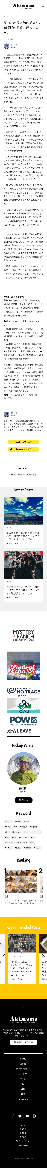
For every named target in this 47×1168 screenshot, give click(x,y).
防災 (14, 837)
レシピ (27, 822)
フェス (23, 1079)
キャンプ (23, 1074)
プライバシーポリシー (23, 1141)
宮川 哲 (14, 45)
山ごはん (9, 822)
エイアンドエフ (11, 827)
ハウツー (9, 848)
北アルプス (17, 832)
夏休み (18, 848)
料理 (23, 1094)
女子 (33, 837)
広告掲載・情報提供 (23, 1042)
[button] (5, 770)
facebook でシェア (23, 442)
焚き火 (18, 822)
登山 (13, 475)
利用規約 (23, 1137)
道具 (23, 1089)
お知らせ (23, 1129)
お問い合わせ (23, 1145)
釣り (32, 843)
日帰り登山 (32, 475)
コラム (27, 832)
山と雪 (23, 1064)
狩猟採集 (34, 827)
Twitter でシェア (23, 449)
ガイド (21, 475)
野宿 (7, 837)
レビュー (38, 848)
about (23, 1125)
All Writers (23, 800)
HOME (23, 1059)
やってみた (24, 837)
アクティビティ (23, 1069)
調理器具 (24, 827)
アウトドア (37, 832)
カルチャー (23, 1099)
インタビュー (22, 843)
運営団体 (23, 1133)
